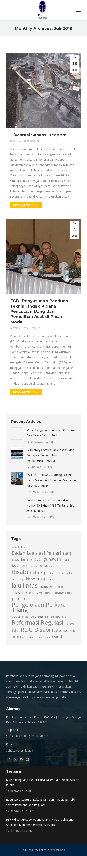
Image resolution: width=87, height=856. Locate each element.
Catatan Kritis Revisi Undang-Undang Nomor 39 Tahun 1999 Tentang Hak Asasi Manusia (50, 505)
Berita (24, 328)
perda (25, 616)
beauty (15, 559)
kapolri (32, 578)
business (20, 565)
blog (29, 559)
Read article (23, 205)
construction (49, 565)
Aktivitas (15, 328)
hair (62, 573)
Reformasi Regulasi (37, 622)
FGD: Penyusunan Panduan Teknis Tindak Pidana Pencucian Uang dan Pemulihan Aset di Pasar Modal (39, 311)
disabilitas (25, 571)
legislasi (59, 586)
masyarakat (19, 592)
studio (39, 637)
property (55, 616)
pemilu (18, 598)
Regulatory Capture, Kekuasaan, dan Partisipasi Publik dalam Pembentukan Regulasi (50, 455)
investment (18, 579)
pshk (64, 616)
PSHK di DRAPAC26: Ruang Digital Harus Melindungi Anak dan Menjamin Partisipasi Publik (51, 480)
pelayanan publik (62, 592)
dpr (44, 572)
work (47, 637)
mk (31, 592)
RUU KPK (69, 631)
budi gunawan (47, 559)
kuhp (50, 579)
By (30, 141)
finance (54, 573)
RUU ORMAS (18, 637)
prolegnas (39, 616)
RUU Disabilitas (41, 629)
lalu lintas (25, 585)
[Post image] (17, 433)
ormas (48, 592)
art (25, 547)
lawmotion (47, 586)
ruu (15, 630)
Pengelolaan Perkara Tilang (39, 607)
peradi (16, 616)
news (39, 592)
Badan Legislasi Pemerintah (41, 553)
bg (23, 559)
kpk (43, 579)
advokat (17, 547)
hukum (70, 573)
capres (33, 566)
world (57, 636)
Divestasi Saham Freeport (38, 135)
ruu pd (30, 637)
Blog (12, 141)
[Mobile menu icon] (78, 10)
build (66, 559)
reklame (69, 623)
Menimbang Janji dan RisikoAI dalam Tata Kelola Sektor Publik (50, 432)
